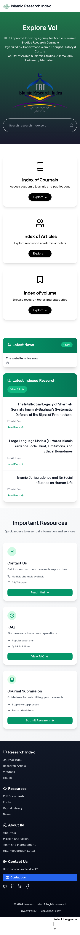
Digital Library (13, 808)
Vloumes (9, 772)
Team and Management (19, 844)
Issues (7, 777)
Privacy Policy (28, 910)
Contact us (18, 877)
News (7, 814)
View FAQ (37, 656)
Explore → (40, 197)
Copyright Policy (51, 910)
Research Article (14, 766)
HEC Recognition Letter (19, 850)
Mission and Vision (16, 838)
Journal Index (12, 760)
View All (15, 389)
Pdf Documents (14, 796)
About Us (9, 833)
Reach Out (38, 592)
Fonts (7, 802)
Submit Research (38, 720)
